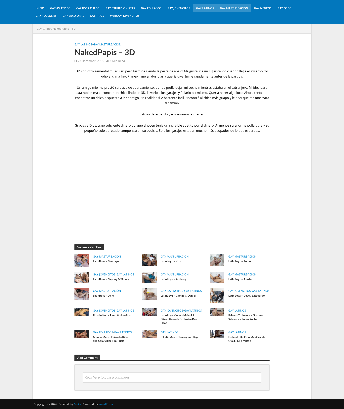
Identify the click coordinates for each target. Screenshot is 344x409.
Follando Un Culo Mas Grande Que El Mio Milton (246, 338)
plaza (123, 87)
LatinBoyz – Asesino (240, 279)
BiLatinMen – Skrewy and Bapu (180, 337)
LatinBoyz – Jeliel (103, 295)
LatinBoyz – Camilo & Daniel (178, 295)
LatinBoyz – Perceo (240, 261)
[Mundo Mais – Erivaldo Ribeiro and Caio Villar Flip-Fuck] (81, 333)
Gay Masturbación (234, 8)
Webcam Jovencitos (125, 16)
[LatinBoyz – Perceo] (217, 259)
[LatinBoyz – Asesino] (217, 277)
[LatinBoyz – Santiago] (81, 260)
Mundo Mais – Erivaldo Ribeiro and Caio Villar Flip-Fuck (112, 338)
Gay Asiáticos (60, 8)
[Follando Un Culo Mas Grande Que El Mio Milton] (217, 333)
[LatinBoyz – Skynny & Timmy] (81, 277)
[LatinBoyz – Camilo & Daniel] (149, 294)
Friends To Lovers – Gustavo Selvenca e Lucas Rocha (245, 317)
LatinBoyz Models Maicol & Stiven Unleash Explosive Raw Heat (179, 319)
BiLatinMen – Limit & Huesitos (112, 315)
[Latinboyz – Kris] (149, 259)
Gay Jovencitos (178, 8)
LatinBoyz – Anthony (174, 279)
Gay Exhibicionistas (120, 8)
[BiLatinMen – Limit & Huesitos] (81, 312)
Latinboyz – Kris (171, 261)
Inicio (40, 8)
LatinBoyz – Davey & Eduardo (246, 295)
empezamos (180, 114)
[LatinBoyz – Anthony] (149, 277)
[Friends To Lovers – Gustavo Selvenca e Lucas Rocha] (217, 312)
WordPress (106, 404)
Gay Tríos (97, 16)
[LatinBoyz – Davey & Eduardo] (217, 295)
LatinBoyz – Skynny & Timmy (111, 279)
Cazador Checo (88, 8)
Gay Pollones (46, 16)
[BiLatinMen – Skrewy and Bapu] (149, 333)
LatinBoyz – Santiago (106, 261)
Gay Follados (151, 8)
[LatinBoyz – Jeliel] (81, 294)
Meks (77, 404)
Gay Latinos (205, 8)
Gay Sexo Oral (73, 16)
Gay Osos (284, 8)
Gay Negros (263, 8)
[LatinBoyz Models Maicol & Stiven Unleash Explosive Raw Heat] (149, 312)
